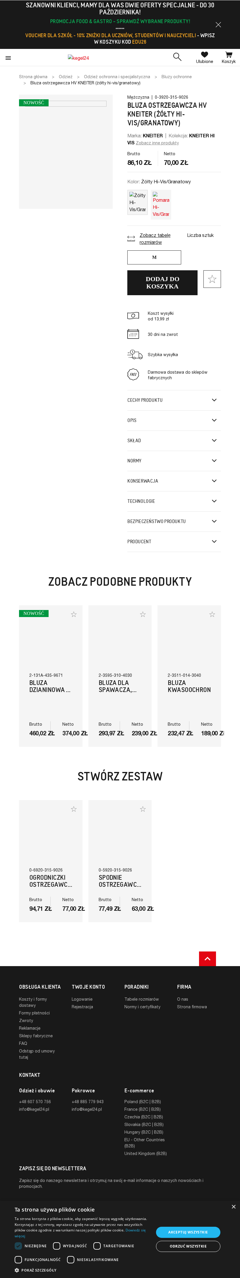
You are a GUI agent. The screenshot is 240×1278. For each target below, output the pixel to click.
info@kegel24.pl (34, 1109)
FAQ (23, 1043)
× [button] (233, 1207)
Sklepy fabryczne (36, 1035)
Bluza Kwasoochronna (193, 686)
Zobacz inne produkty (157, 142)
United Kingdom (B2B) (145, 1153)
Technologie (141, 501)
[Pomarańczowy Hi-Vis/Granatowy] (161, 203)
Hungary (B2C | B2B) (143, 1132)
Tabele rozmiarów (141, 999)
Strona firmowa (192, 1006)
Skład (134, 441)
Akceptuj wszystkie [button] (188, 1232)
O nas (182, 999)
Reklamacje (29, 1028)
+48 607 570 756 (35, 1101)
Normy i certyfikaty (142, 1006)
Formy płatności (34, 1012)
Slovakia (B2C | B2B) (144, 1124)
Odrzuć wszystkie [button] (188, 1246)
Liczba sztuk (200, 235)
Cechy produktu (144, 400)
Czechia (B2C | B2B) (143, 1116)
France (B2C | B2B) (142, 1109)
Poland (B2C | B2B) (142, 1101)
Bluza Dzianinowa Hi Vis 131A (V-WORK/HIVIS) (50, 693)
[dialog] (120, 1239)
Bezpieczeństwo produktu (156, 521)
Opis (131, 420)
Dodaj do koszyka (162, 282)
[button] (218, 24)
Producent (139, 542)
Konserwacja (142, 481)
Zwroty (26, 1020)
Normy (134, 461)
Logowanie (82, 999)
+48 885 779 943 (88, 1101)
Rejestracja (82, 1006)
